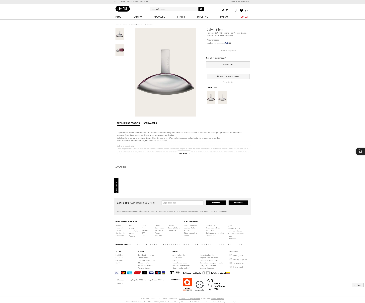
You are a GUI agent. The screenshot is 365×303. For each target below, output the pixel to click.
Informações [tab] (150, 123)
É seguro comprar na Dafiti (210, 265)
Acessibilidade (179, 255)
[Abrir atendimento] (360, 151)
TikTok (117, 263)
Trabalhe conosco (180, 263)
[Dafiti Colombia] (228, 273)
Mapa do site (143, 263)
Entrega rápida (240, 259)
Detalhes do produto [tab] (128, 123)
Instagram (119, 260)
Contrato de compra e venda (211, 263)
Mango (131, 228)
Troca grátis (238, 263)
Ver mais (184, 153)
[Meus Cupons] (237, 10)
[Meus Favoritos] (242, 10)
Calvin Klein (215, 29)
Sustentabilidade (207, 255)
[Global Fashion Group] (175, 273)
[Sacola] (247, 10)
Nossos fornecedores (181, 265)
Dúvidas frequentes (146, 255)
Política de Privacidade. (218, 211)
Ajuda (230, 226)
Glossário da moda (146, 265)
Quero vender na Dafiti (181, 268)
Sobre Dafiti (177, 258)
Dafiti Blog (119, 255)
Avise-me (228, 64)
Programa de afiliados (209, 258)
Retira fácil (238, 267)
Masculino (238, 203)
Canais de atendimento (239, 2)
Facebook (119, 258)
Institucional (177, 260)
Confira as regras (217, 299)
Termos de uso (144, 268)
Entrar (226, 10)
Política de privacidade (209, 260)
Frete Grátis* (228, 82)
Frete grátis (238, 255)
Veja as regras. (155, 211)
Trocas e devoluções (146, 260)
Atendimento (143, 258)
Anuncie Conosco (207, 268)
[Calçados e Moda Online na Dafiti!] (122, 9)
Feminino (216, 203)
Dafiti (227, 43)
